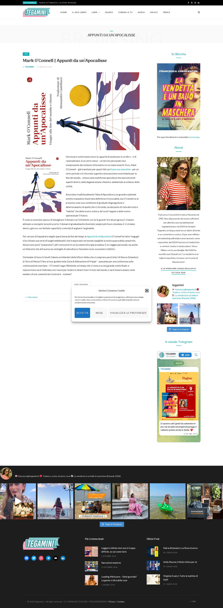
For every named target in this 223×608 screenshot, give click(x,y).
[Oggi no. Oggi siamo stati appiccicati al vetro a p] (189, 313)
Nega (99, 312)
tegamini (29, 67)
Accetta (82, 312)
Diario (109, 12)
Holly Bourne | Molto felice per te (180, 562)
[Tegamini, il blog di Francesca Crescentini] (37, 12)
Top (193, 601)
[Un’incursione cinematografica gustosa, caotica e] (167, 313)
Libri (94, 12)
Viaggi (154, 12)
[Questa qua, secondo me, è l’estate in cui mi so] (168, 501)
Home (63, 12)
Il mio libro (79, 12)
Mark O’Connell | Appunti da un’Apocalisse (65, 60)
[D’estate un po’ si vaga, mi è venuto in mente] (205, 501)
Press (166, 12)
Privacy (112, 601)
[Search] (198, 12)
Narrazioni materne (111, 562)
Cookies (120, 601)
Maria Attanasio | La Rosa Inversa (57, 3)
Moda (141, 12)
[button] (146, 290)
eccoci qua (194, 137)
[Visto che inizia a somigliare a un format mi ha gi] (93, 501)
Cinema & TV (125, 12)
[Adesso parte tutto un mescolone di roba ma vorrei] (130, 501)
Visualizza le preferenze (128, 312)
